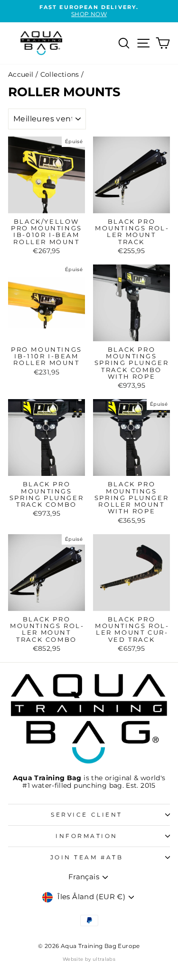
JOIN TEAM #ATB (86, 857)
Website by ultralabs (89, 959)
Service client (86, 814)
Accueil (21, 74)
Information (87, 836)
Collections (59, 74)
